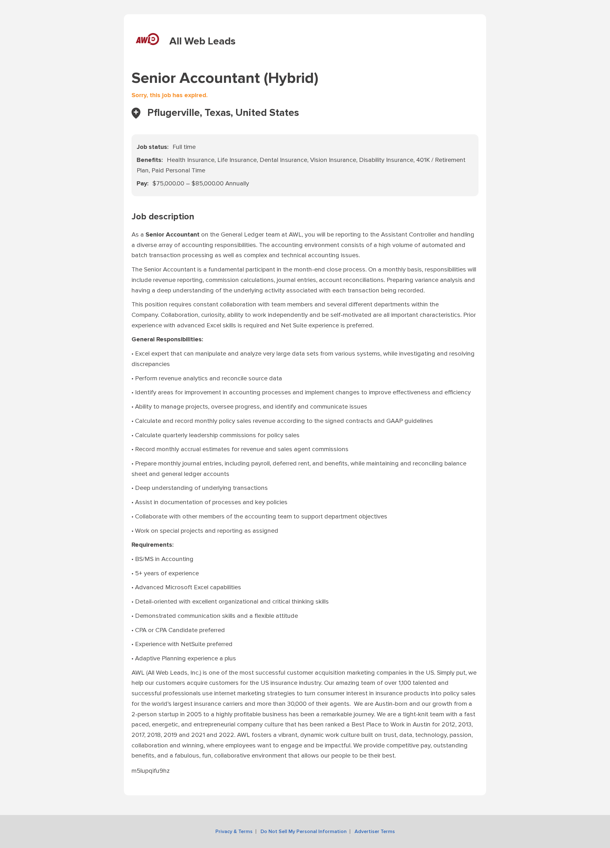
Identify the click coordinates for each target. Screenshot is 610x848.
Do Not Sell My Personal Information (304, 831)
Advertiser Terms (375, 831)
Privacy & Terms (234, 831)
